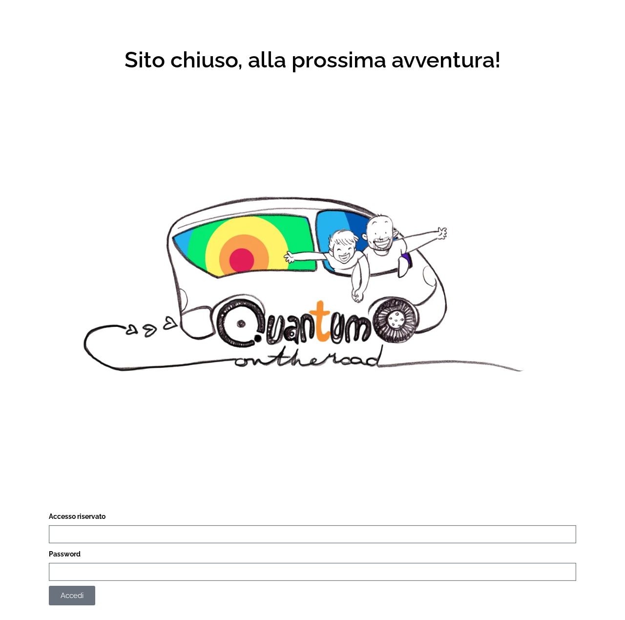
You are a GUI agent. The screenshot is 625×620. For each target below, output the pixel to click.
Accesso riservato (77, 516)
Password (65, 554)
